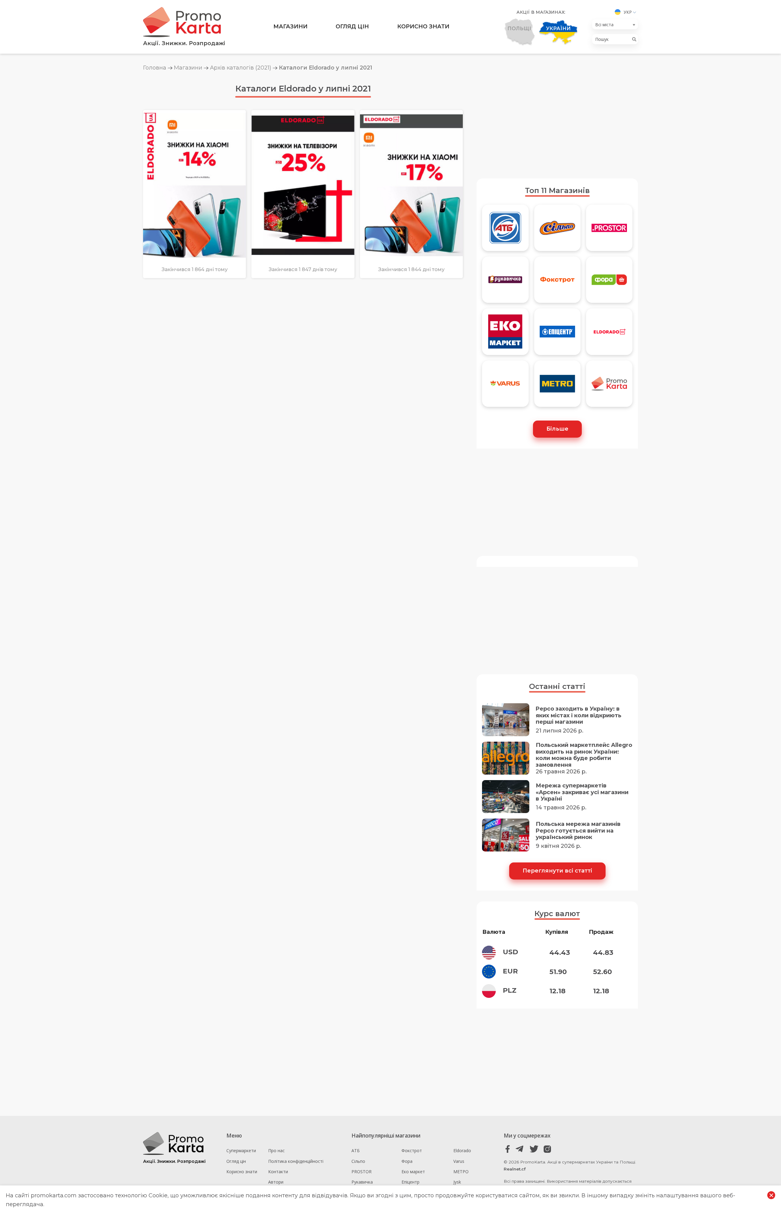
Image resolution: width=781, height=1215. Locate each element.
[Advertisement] (557, 124)
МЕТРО (461, 1171)
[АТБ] (505, 230)
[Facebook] (508, 1149)
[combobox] (615, 24)
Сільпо (358, 1161)
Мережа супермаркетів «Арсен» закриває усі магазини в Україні (582, 792)
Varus (458, 1161)
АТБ (355, 1150)
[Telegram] (521, 1149)
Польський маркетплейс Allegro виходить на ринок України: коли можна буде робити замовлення (584, 755)
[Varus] (505, 386)
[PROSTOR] (609, 230)
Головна (154, 67)
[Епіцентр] (557, 334)
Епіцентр (410, 1182)
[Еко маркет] (505, 334)
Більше (557, 428)
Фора (406, 1161)
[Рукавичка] (505, 282)
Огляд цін (352, 26)
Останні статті (557, 686)
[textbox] (613, 24)
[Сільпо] (557, 230)
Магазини (290, 26)
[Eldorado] (609, 334)
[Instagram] (547, 1149)
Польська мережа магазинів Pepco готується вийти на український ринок (578, 830)
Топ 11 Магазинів (557, 190)
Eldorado (462, 1150)
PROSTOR (361, 1171)
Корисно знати (423, 26)
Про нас (276, 1150)
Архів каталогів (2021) (240, 67)
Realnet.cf (515, 1169)
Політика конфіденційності (295, 1161)
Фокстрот (411, 1150)
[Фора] (609, 282)
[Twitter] (534, 1149)
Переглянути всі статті (557, 870)
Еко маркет (413, 1171)
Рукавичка (362, 1182)
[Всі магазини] (609, 386)
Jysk (457, 1182)
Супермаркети (241, 1150)
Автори (275, 1182)
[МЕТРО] (557, 386)
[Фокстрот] (557, 282)
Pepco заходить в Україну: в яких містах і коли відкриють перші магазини (578, 715)
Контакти (278, 1171)
